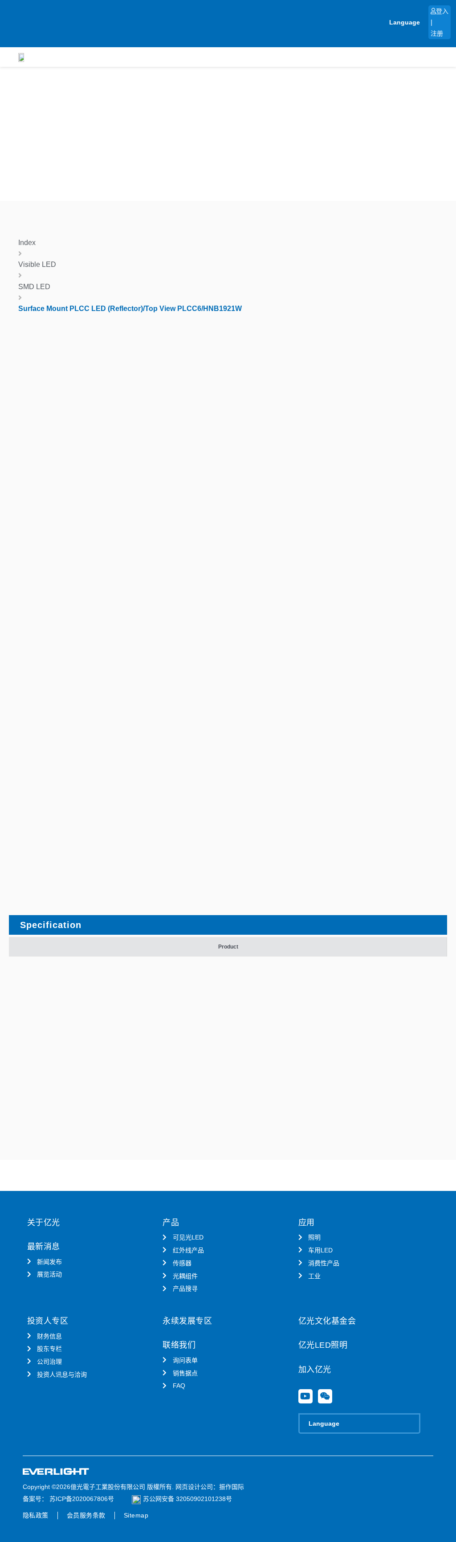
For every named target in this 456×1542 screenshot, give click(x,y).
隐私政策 (36, 1515)
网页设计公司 (194, 1486)
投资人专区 (48, 1321)
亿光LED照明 (323, 1345)
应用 (306, 1222)
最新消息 (43, 1246)
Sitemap (136, 1515)
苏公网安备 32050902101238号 (187, 1498)
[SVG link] (56, 1472)
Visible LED (37, 264)
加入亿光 (314, 1369)
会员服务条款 (86, 1515)
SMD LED (34, 286)
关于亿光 (43, 1222)
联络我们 (179, 1345)
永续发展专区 (187, 1321)
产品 (171, 1222)
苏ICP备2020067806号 (81, 1498)
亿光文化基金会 (327, 1321)
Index (27, 242)
